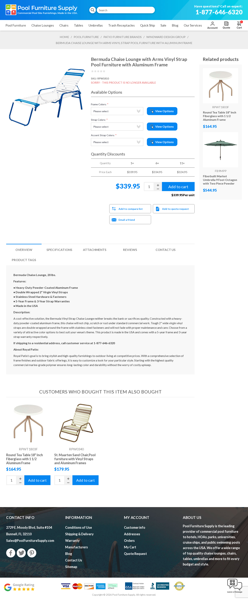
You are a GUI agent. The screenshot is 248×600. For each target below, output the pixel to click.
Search (92, 10)
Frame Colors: (99, 104)
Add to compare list (131, 208)
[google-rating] (19, 589)
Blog (68, 554)
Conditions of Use (78, 527)
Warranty (72, 541)
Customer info (134, 527)
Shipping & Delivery (79, 534)
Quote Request (226, 25)
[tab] (24, 249)
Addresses (132, 534)
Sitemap (71, 567)
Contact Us (166, 250)
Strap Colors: (98, 119)
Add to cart (37, 480)
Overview (23, 250)
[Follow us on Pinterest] (31, 552)
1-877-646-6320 (219, 12)
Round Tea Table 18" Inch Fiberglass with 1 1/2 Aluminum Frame (24, 459)
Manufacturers (76, 547)
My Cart (130, 547)
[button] (235, 593)
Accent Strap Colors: (103, 135)
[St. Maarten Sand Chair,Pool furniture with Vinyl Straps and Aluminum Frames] (76, 423)
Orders (129, 541)
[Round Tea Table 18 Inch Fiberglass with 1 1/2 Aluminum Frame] (28, 423)
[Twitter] (21, 552)
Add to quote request (175, 208)
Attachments (94, 250)
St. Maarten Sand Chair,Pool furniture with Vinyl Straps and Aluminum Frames (75, 459)
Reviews (130, 250)
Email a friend (127, 219)
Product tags (24, 260)
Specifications (59, 250)
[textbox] (126, 10)
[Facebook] (10, 552)
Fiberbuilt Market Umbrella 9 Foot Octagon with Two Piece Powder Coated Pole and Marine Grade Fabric (220, 183)
